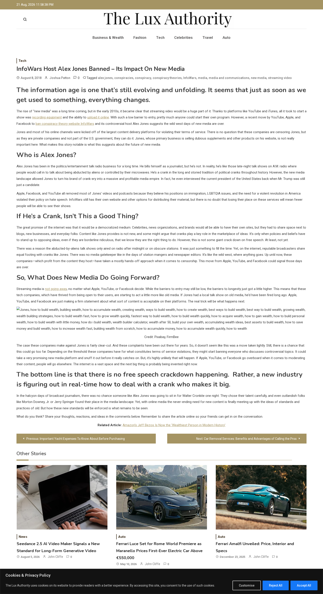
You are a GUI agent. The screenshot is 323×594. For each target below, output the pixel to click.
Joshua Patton (59, 78)
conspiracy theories (167, 78)
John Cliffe (55, 556)
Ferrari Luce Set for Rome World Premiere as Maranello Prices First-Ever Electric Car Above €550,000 (159, 551)
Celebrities (183, 37)
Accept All (304, 585)
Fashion (139, 37)
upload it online (98, 117)
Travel (207, 37)
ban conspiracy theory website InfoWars (65, 124)
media (202, 78)
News (23, 537)
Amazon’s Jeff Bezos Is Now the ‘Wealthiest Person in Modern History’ (174, 425)
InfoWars (189, 78)
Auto (226, 37)
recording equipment (47, 117)
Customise (246, 585)
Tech (160, 37)
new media (259, 78)
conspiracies (123, 78)
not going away (56, 289)
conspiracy (143, 78)
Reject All (275, 585)
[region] (161, 581)
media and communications (229, 78)
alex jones (105, 78)
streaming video (280, 78)
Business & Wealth (108, 37)
